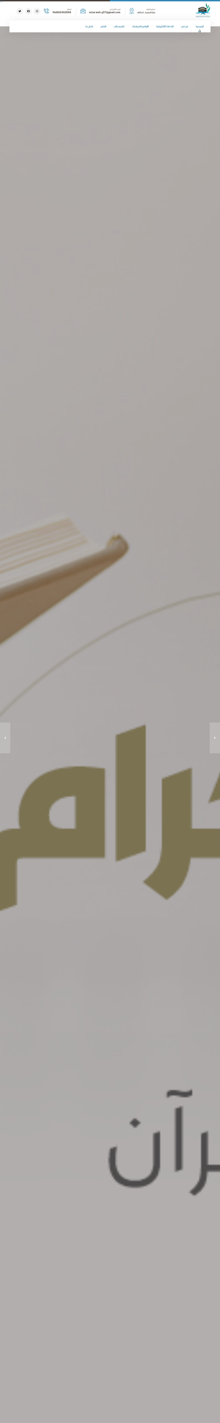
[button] (5, 737)
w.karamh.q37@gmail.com (104, 12)
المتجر (103, 26)
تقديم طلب (119, 26)
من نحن (184, 26)
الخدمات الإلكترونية (165, 26)
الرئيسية (200, 26)
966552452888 (61, 12)
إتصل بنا (89, 26)
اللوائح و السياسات (140, 26)
